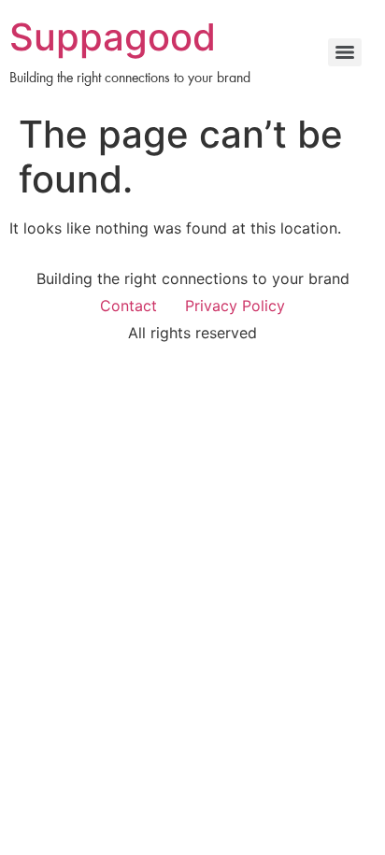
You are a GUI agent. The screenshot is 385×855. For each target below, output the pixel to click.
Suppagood (112, 37)
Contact (128, 305)
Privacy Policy (235, 305)
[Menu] (345, 52)
